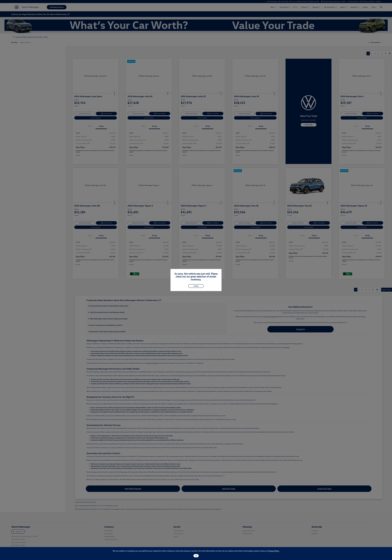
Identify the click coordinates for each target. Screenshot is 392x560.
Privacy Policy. (273, 551)
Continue (196, 286)
